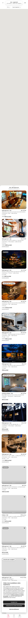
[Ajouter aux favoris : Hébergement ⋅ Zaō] (24, 192)
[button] (8, 216)
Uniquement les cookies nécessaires (14, 605)
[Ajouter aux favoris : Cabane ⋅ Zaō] (24, 497)
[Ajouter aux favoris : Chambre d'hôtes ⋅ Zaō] (24, 375)
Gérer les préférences (14, 609)
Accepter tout (14, 602)
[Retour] (3, 2)
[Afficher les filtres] (25, 2)
